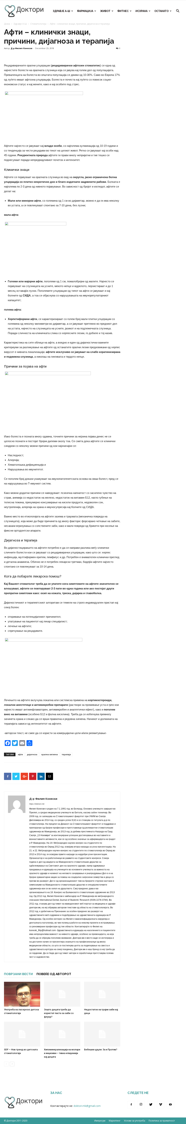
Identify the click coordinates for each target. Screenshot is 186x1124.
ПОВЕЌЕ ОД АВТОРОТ (54, 974)
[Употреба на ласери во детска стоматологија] (22, 994)
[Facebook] (131, 1104)
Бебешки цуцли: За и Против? (100, 1049)
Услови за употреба (134, 1120)
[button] (177, 11)
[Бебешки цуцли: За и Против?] (102, 1034)
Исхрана (141, 11)
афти (20, 754)
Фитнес (123, 11)
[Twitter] (150, 1104)
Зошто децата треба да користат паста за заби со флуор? (59, 1013)
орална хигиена (49, 754)
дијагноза (32, 754)
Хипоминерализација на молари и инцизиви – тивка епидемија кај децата (62, 1053)
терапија (66, 754)
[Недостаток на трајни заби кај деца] (102, 994)
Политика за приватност (162, 1120)
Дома (7, 23)
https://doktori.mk (37, 804)
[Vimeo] (160, 1104)
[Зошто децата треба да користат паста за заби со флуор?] (62, 994)
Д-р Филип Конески (21, 48)
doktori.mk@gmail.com (87, 1106)
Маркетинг (114, 1120)
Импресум (99, 1120)
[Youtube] (170, 1104)
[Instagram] (141, 1104)
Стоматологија (38, 23)
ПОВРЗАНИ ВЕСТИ (18, 974)
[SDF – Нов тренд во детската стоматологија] (22, 1034)
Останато (161, 11)
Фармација (85, 11)
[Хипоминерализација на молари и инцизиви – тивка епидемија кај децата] (62, 1034)
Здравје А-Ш (61, 11)
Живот (105, 11)
